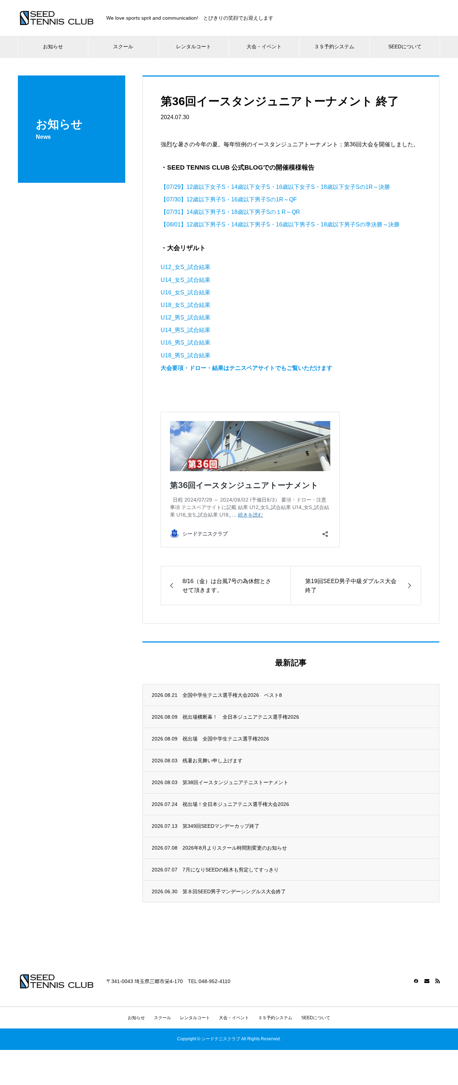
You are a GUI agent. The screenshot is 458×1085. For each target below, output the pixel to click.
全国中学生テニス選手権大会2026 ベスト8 (232, 695)
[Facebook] (416, 980)
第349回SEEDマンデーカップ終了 (220, 826)
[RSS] (437, 980)
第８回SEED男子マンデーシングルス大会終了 (234, 891)
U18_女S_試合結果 (185, 305)
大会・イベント (264, 46)
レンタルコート (193, 46)
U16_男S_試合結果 (185, 342)
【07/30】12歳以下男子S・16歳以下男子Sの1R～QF (229, 199)
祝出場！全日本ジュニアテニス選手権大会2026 (235, 804)
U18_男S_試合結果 (185, 355)
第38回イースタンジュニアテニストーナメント (235, 782)
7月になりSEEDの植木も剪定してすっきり (230, 870)
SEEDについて (405, 46)
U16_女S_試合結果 (185, 292)
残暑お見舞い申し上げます (212, 760)
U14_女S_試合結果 (185, 280)
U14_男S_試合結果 (185, 330)
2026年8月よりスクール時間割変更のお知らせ (234, 848)
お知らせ (53, 46)
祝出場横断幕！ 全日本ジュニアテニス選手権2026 (240, 717)
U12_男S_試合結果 (185, 317)
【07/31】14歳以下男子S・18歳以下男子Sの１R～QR (230, 212)
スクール (123, 46)
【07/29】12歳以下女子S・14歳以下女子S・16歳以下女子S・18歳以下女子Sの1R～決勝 (275, 187)
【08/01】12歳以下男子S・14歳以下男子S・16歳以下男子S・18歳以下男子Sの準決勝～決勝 (280, 224)
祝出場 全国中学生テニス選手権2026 (225, 739)
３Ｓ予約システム (334, 46)
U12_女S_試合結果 (185, 267)
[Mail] (426, 980)
